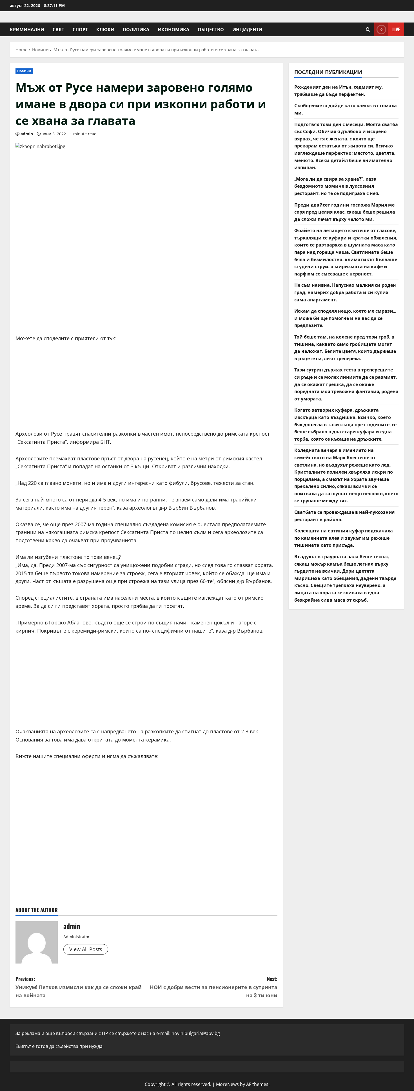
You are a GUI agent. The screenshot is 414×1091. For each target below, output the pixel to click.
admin (27, 133)
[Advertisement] (146, 286)
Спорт (80, 29)
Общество (211, 29)
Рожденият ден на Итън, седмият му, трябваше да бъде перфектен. (338, 90)
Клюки (105, 29)
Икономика (173, 29)
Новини (24, 71)
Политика (136, 29)
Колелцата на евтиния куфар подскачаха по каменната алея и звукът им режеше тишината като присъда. (343, 537)
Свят (58, 29)
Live (396, 29)
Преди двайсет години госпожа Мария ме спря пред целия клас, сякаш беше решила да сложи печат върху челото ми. (344, 211)
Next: (213, 987)
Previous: (78, 987)
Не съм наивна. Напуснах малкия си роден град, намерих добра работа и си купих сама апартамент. (345, 292)
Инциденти (247, 29)
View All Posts (85, 949)
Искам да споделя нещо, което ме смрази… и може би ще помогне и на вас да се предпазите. (345, 317)
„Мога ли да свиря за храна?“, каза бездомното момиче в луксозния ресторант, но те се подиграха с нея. (336, 185)
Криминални (27, 29)
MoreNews (227, 1084)
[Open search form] (368, 29)
